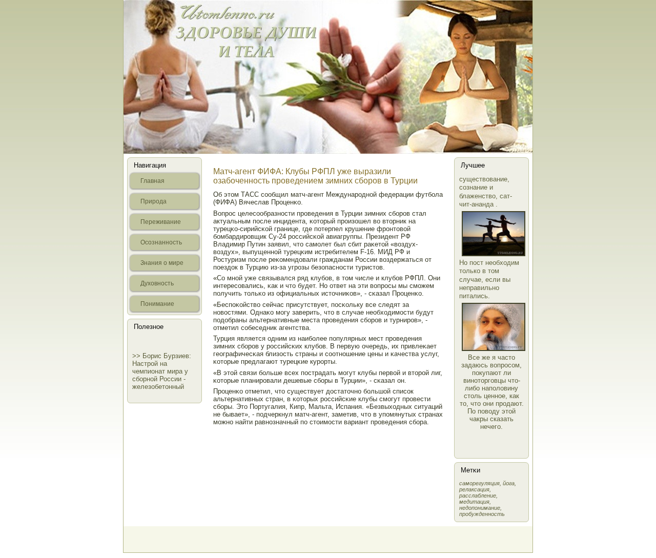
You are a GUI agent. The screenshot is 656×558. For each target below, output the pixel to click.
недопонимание (479, 508)
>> (137, 356)
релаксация (474, 489)
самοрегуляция (479, 483)
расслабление (477, 495)
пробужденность (482, 514)
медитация (474, 502)
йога (509, 483)
